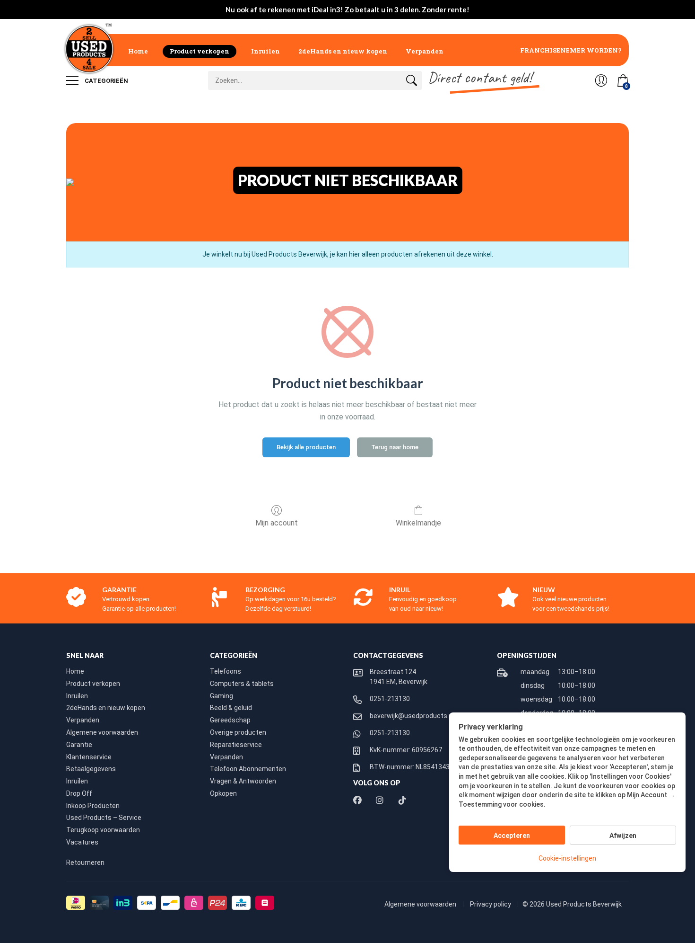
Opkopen (223, 793)
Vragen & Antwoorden (243, 781)
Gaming (221, 696)
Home (138, 51)
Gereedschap (230, 720)
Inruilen (265, 51)
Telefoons (225, 671)
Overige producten (238, 732)
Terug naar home (394, 447)
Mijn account (276, 522)
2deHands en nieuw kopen (342, 51)
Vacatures (82, 842)
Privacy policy (491, 904)
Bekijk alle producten (306, 447)
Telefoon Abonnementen (248, 769)
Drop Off (79, 793)
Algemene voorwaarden (102, 732)
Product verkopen (199, 51)
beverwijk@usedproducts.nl (412, 716)
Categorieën (105, 80)
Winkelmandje (418, 522)
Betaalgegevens (91, 769)
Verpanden (424, 51)
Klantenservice (89, 757)
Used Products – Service (103, 817)
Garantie (79, 744)
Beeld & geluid (231, 708)
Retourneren (85, 862)
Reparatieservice (236, 744)
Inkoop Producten (93, 806)
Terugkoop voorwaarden (103, 830)
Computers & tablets (242, 683)
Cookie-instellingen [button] (567, 858)
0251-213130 (390, 699)
